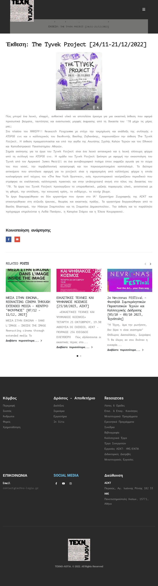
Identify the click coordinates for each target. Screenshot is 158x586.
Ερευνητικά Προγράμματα (119, 422)
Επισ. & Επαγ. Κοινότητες (121, 411)
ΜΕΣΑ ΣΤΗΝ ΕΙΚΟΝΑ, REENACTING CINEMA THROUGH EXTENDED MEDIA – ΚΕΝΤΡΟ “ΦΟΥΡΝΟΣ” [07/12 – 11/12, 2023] (28, 306)
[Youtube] (63, 483)
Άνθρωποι (8, 416)
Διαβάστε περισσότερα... (23, 340)
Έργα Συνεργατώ (114, 443)
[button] (145, 264)
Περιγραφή (9, 405)
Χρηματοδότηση (11, 427)
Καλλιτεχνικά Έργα (115, 438)
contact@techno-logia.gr (20, 488)
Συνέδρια (109, 427)
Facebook (8, 239)
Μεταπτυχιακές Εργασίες (118, 459)
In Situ (59, 422)
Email (17, 239)
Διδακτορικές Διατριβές (117, 454)
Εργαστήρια (60, 416)
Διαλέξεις (59, 405)
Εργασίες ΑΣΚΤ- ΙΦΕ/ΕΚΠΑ (121, 449)
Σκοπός (7, 411)
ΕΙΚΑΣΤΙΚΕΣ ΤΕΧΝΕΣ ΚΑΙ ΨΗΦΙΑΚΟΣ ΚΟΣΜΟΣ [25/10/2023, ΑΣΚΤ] (74, 302)
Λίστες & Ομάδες (114, 405)
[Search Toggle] (133, 9)
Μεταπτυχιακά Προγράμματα (121, 416)
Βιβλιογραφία (111, 432)
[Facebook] (56, 483)
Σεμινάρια (59, 411)
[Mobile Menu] (144, 9)
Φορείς (6, 422)
